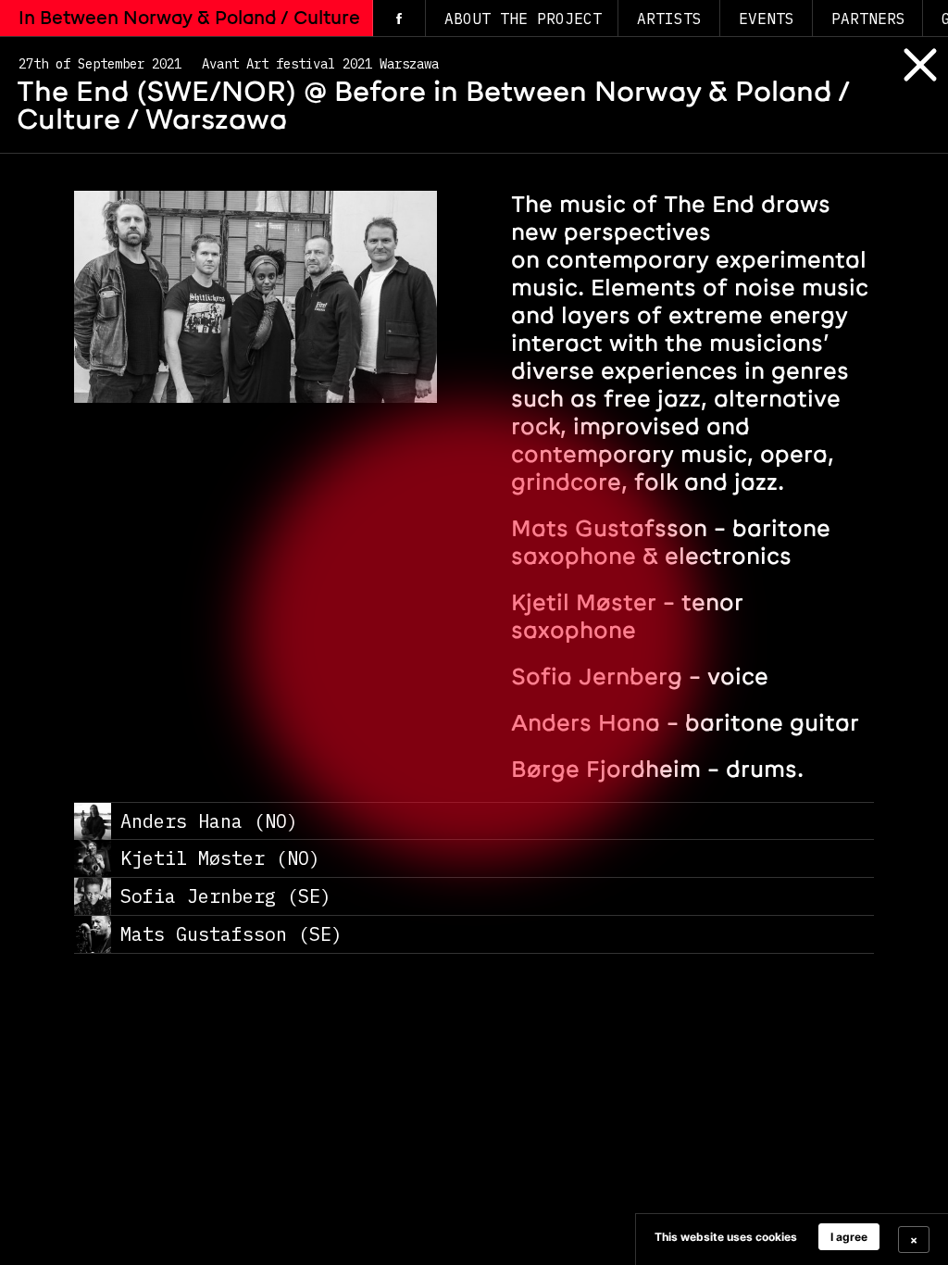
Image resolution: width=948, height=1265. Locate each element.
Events (766, 18)
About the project (523, 18)
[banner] (791, 1239)
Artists (669, 18)
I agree (848, 1237)
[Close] (906, 81)
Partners (868, 18)
